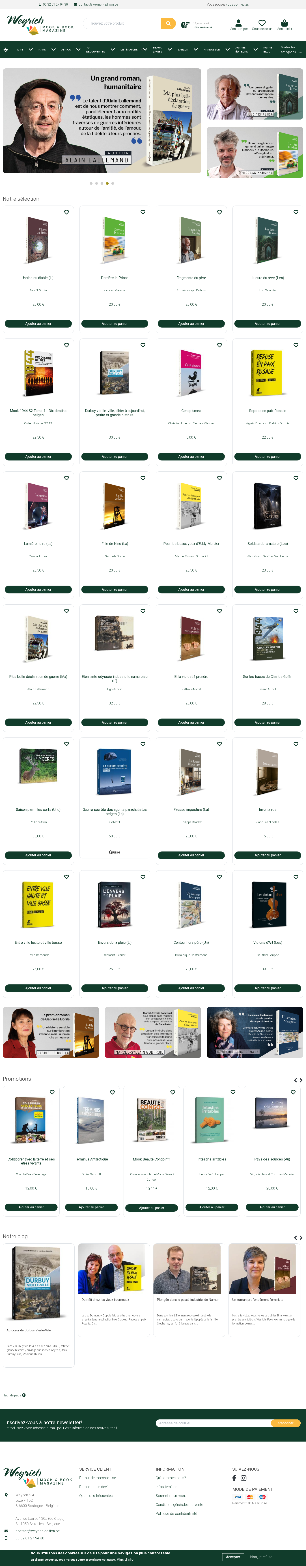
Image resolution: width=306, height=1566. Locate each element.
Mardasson (212, 49)
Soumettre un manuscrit (174, 1496)
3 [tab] (102, 183)
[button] (284, 26)
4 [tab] (107, 183)
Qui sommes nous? (171, 1478)
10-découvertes (95, 49)
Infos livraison (166, 1487)
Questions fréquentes (96, 1496)
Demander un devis (94, 1487)
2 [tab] (96, 183)
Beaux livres (157, 49)
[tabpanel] (102, 122)
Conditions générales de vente (179, 1505)
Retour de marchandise (97, 1478)
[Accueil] (40, 25)
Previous (295, 1080)
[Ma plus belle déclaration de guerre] (102, 120)
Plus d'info (125, 1559)
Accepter (233, 1557)
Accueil (5, 49)
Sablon (183, 49)
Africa (66, 49)
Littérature (129, 49)
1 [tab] (91, 183)
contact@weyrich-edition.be (98, 4)
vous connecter (237, 4)
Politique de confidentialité (176, 1513)
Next (196, 122)
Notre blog (267, 49)
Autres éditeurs (241, 49)
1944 (20, 49)
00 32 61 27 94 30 (55, 4)
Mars (42, 49)
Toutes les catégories (289, 49)
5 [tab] (112, 183)
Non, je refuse (261, 1557)
